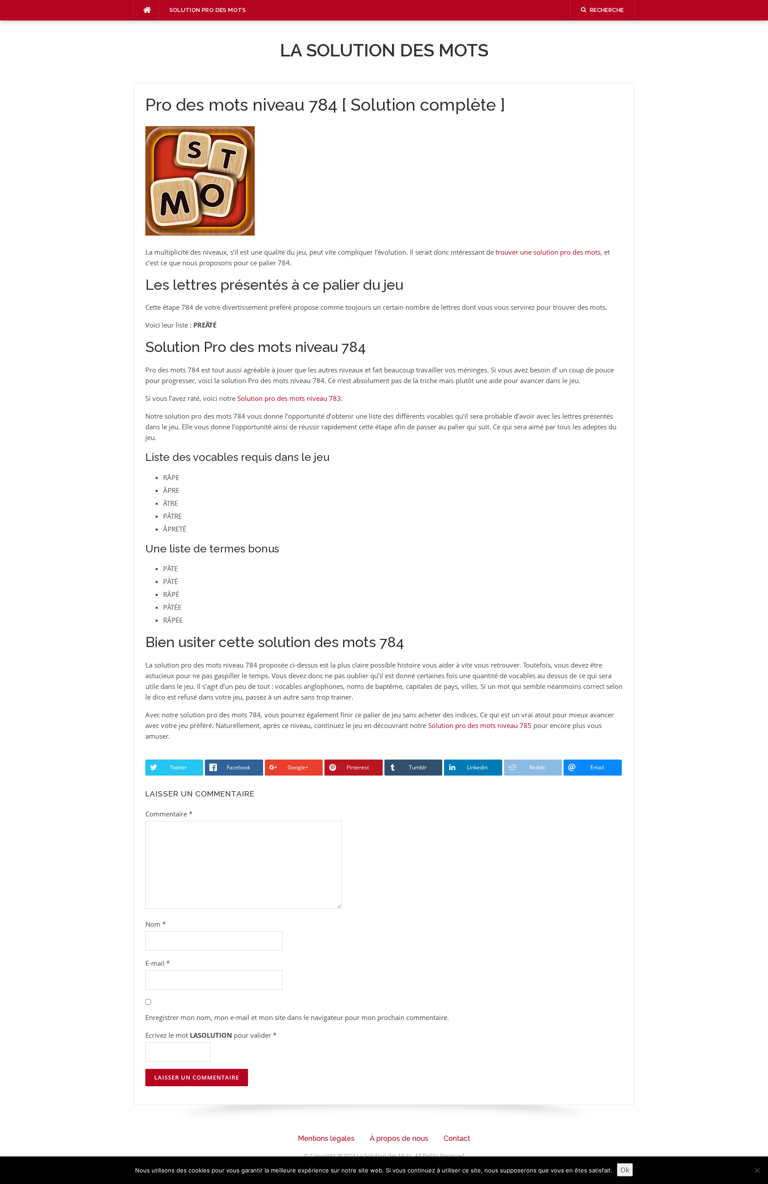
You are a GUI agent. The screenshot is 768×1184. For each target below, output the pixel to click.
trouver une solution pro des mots (548, 252)
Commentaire (168, 813)
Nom (155, 924)
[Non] (756, 1170)
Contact (457, 1138)
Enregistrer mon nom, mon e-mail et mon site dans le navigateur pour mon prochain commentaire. (297, 1017)
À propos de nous (399, 1138)
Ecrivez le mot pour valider (210, 1035)
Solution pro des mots (207, 10)
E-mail (157, 963)
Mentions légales (326, 1138)
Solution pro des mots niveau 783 (289, 398)
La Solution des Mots (384, 50)
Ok (624, 1169)
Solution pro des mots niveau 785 (480, 725)
